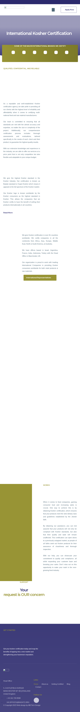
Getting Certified (57, 684)
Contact (38, 687)
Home (36, 684)
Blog (68, 684)
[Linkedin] (36, 700)
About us (45, 684)
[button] (53, 10)
